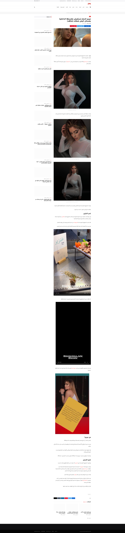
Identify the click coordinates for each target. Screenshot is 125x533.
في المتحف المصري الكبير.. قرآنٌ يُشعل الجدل (86, 512)
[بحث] (34, 7)
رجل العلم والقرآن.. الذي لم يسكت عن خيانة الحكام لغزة (43, 200)
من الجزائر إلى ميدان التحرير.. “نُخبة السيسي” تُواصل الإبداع (44, 162)
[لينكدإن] (94, 58)
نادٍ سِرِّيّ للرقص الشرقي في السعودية (43, 32)
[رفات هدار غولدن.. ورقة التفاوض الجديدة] (59, 507)
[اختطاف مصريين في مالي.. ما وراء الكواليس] (42, 78)
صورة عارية (73, 368)
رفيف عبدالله (89, 23)
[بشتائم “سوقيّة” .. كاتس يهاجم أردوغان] (42, 116)
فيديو (73, 7)
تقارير (83, 7)
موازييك (81, 466)
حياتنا (76, 7)
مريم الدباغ (86, 61)
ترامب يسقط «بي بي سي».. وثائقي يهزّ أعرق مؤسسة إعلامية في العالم (42, 143)
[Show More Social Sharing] (69, 26)
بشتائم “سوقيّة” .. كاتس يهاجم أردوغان (44, 125)
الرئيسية (87, 7)
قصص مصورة (62, 7)
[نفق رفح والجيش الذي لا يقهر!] (42, 60)
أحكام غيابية (85, 480)
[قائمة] (90, 7)
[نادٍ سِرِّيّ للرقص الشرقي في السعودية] (42, 24)
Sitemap (79, 0)
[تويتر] (94, 56)
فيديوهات (76, 222)
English (58, 7)
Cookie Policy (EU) (69, 0)
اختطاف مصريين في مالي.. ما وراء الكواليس (44, 87)
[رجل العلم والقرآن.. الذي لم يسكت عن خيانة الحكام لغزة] (42, 191)
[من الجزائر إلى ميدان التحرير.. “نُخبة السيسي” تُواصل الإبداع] (42, 153)
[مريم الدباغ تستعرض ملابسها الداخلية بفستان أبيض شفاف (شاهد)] (72, 37)
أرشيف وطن (85, 12)
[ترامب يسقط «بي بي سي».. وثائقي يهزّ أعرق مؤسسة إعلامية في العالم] (42, 135)
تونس (75, 474)
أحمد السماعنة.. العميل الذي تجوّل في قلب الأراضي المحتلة (43, 181)
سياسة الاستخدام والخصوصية (63, 0)
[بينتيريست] (94, 61)
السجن (76, 463)
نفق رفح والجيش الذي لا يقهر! (44, 68)
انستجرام (68, 61)
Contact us (82, 0)
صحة (70, 7)
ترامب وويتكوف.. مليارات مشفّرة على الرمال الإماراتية (72, 512)
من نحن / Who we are (74, 0)
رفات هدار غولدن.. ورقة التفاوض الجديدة (60, 512)
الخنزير (63, 216)
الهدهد (80, 7)
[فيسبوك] (94, 53)
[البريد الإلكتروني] (94, 63)
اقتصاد (67, 7)
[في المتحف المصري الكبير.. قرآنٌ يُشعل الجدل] (85, 507)
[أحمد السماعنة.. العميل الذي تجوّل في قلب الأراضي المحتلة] (42, 172)
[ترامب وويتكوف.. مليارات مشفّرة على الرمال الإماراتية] (72, 507)
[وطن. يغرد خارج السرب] (89, 4)
